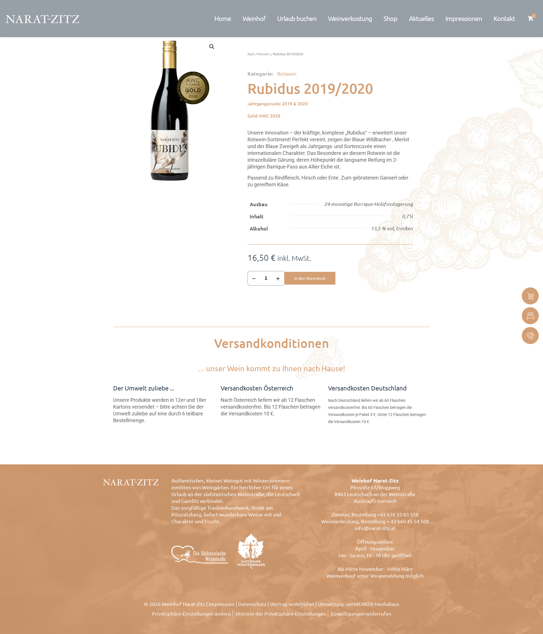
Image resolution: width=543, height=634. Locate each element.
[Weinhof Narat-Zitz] (42, 18)
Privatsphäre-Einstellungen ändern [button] (191, 613)
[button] (212, 46)
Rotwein (264, 54)
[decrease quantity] (254, 278)
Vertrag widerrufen (292, 604)
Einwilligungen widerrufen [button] (361, 613)
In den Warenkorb (310, 278)
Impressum (221, 604)
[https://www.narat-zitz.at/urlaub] (530, 315)
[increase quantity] (278, 278)
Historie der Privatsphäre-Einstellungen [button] (281, 613)
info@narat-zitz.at (375, 528)
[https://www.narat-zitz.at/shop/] (530, 295)
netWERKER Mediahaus (372, 604)
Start (251, 54)
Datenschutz (252, 604)
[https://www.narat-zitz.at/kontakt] (530, 335)
